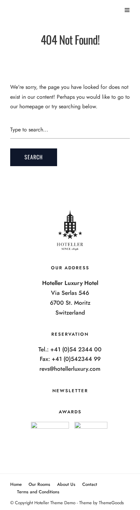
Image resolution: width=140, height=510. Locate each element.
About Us (66, 484)
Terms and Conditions (38, 492)
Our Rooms (39, 484)
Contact (89, 484)
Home (16, 484)
